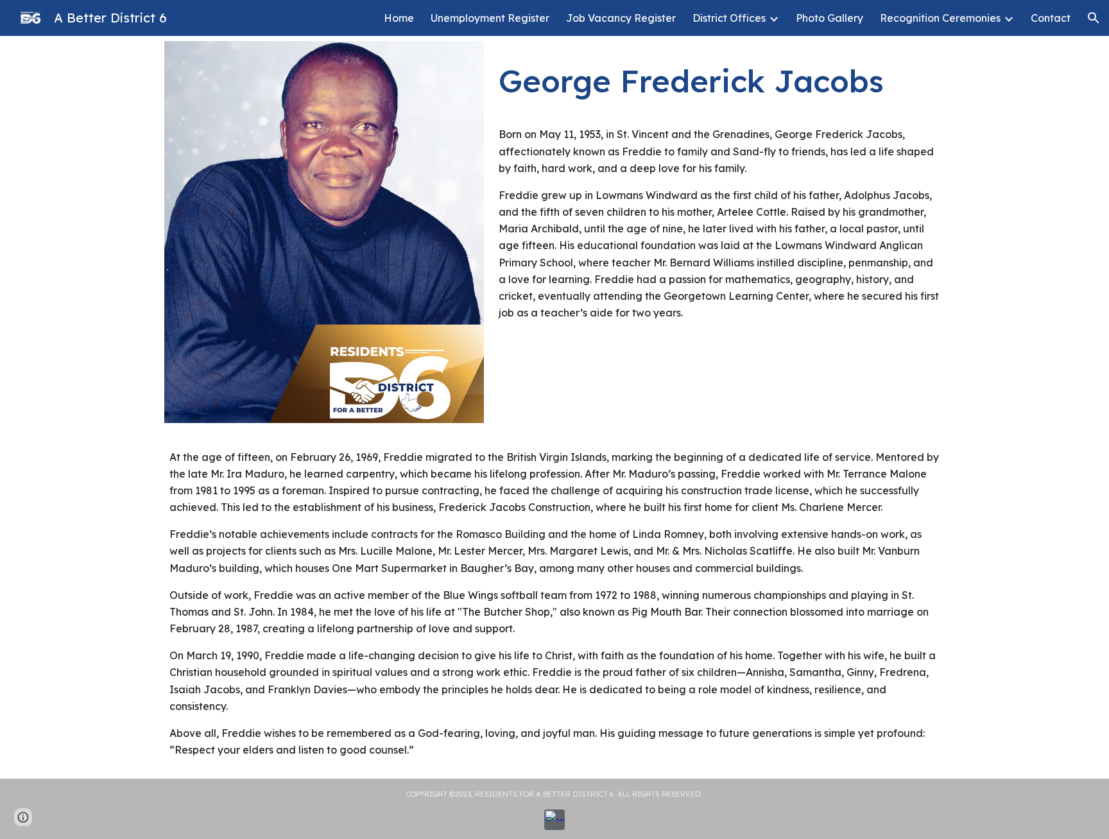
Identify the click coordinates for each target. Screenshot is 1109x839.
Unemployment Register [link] (490, 18)
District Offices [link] (729, 18)
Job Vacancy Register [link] (621, 18)
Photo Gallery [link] (829, 18)
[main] (719, 75)
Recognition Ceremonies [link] (940, 18)
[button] (1093, 18)
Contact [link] (1050, 18)
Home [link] (399, 18)
